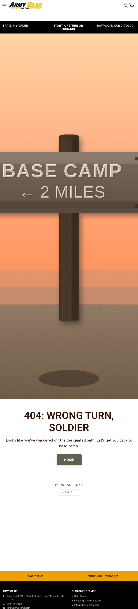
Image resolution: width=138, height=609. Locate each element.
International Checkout (87, 605)
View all (69, 492)
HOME (69, 460)
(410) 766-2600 (14, 603)
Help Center (80, 596)
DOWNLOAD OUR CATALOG (115, 25)
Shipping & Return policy (87, 600)
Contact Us (35, 576)
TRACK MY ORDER (15, 25)
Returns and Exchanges (102, 576)
